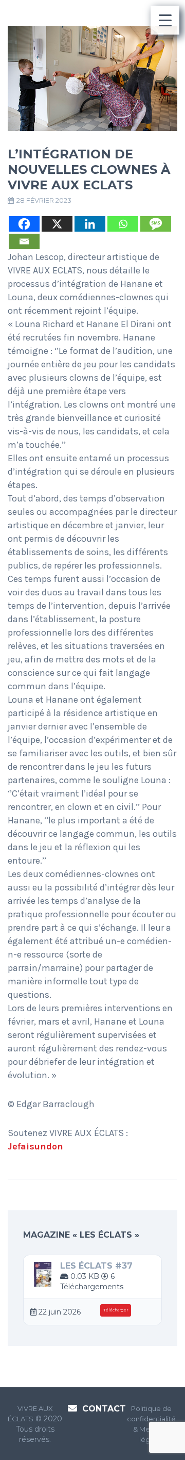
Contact (104, 1409)
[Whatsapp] (122, 224)
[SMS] (155, 224)
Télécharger (115, 1310)
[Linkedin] (90, 224)
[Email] (24, 241)
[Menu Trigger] (165, 20)
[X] (57, 224)
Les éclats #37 (96, 1266)
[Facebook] (24, 224)
